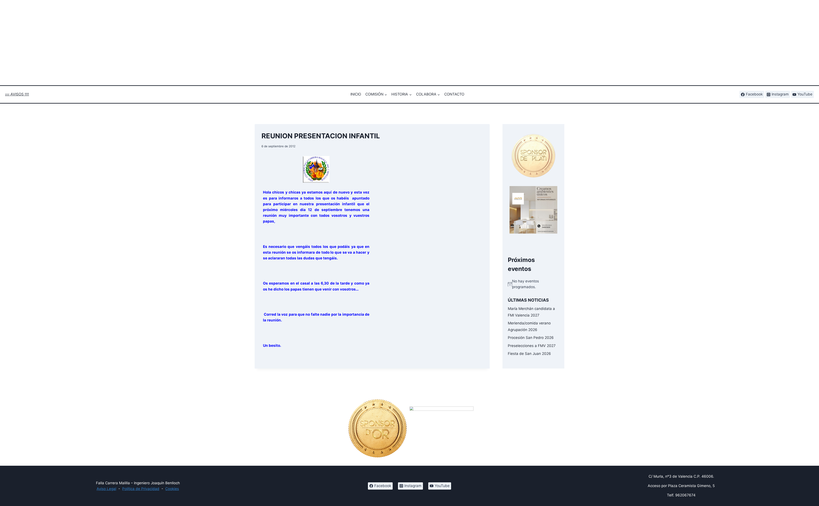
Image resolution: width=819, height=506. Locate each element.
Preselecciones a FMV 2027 (532, 345)
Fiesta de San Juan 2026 (529, 353)
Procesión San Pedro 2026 (531, 337)
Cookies (172, 489)
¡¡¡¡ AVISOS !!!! (17, 94)
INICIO (355, 94)
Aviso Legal (106, 489)
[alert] (533, 284)
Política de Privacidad (140, 489)
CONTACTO (454, 94)
